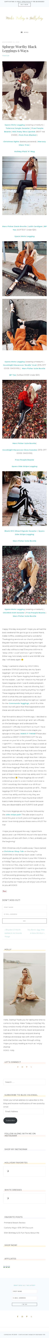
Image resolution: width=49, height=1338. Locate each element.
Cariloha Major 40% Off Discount (18, 1228)
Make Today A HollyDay (25, 18)
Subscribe (10, 1120)
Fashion (5, 56)
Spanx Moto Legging (15, 125)
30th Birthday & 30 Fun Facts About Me (21, 1233)
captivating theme (26, 1334)
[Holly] (24, 984)
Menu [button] (26, 32)
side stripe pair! (13, 815)
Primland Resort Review (14, 1223)
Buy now (24, 4)
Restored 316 (40, 1334)
